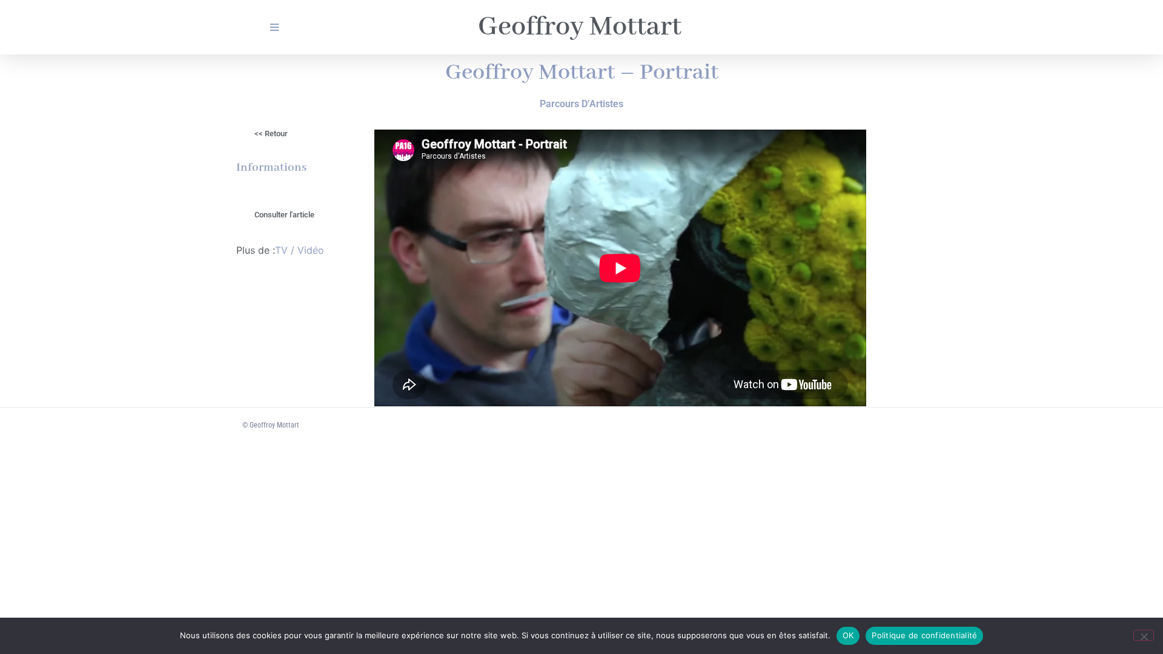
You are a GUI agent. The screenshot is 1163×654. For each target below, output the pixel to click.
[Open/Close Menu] (274, 27)
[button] (284, 215)
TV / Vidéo (299, 250)
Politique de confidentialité (924, 635)
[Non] (1143, 635)
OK (848, 635)
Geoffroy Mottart (579, 27)
